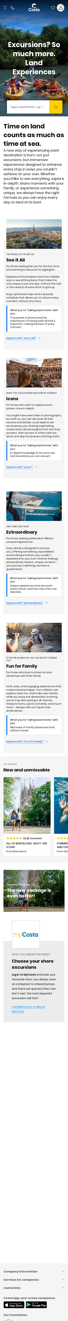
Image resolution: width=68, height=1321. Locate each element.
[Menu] (5, 8)
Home (7, 890)
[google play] (36, 1305)
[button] (53, 7)
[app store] (13, 1305)
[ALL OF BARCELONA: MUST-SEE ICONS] (27, 816)
